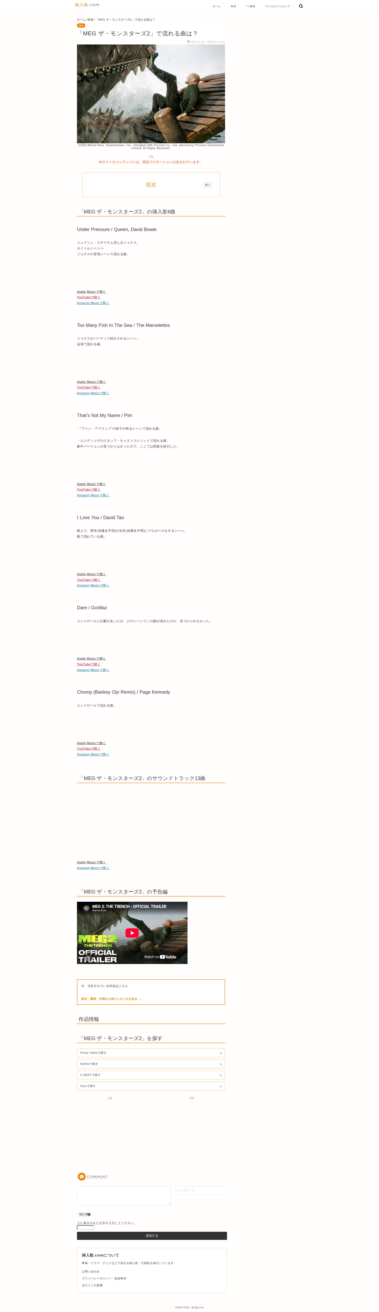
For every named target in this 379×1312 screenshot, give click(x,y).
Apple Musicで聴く (91, 291)
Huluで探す (88, 1086)
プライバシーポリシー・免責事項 (104, 1278)
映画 (233, 6)
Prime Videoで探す (93, 1052)
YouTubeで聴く (89, 297)
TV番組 (250, 6)
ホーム (217, 6)
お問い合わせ (91, 1271)
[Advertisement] (110, 1129)
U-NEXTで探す (90, 1074)
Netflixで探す (89, 1063)
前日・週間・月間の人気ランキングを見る (110, 998)
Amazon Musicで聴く (93, 303)
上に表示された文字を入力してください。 (107, 1223)
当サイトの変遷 (92, 1285)
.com (87, 4)
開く (207, 185)
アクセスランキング (277, 6)
